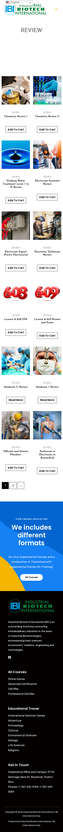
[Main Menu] (56, 9)
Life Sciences (16, 745)
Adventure (14, 720)
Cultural (13, 730)
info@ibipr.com (17, 796)
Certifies (13, 688)
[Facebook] (9, 657)
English (14, 2)
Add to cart (16, 129)
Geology (13, 740)
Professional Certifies (21, 693)
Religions (13, 750)
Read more (16, 400)
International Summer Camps (26, 715)
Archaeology (16, 725)
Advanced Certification (22, 684)
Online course (16, 679)
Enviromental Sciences (22, 735)
